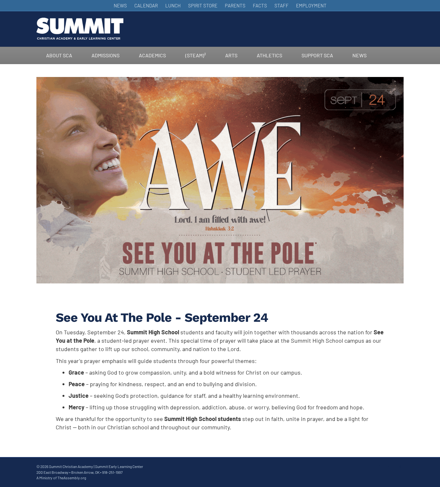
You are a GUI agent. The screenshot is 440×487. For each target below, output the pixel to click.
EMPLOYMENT (311, 5)
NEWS (120, 5)
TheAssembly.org (71, 477)
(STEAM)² (195, 55)
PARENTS (235, 5)
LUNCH (173, 5)
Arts (231, 55)
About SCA (59, 55)
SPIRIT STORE (202, 5)
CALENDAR (146, 5)
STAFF (281, 5)
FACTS (260, 5)
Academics (152, 55)
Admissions (105, 55)
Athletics (269, 55)
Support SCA (317, 55)
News (359, 55)
